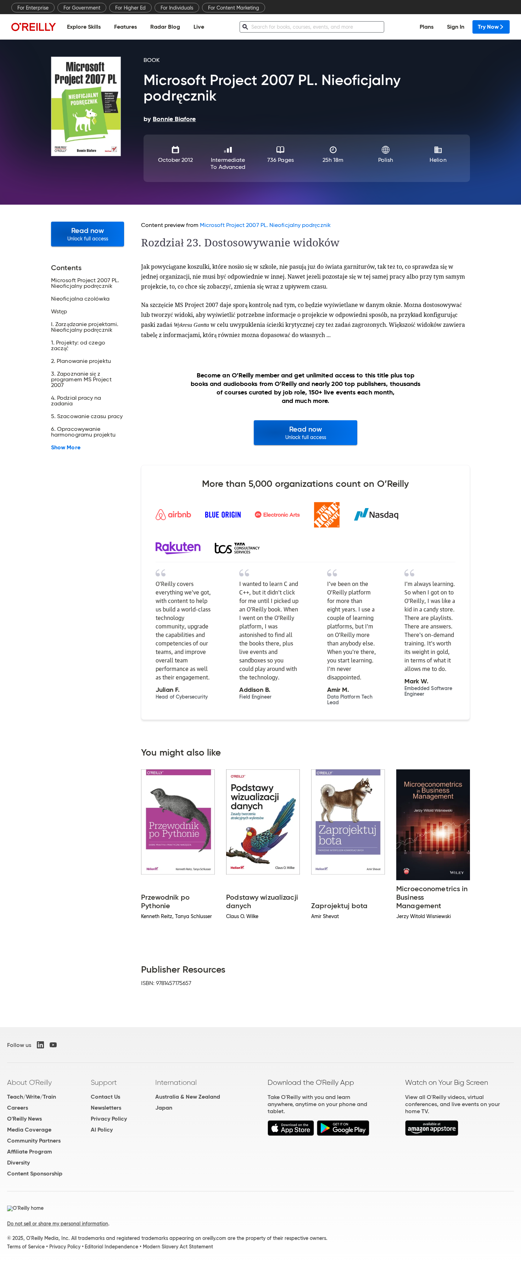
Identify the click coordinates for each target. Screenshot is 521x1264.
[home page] (33, 27)
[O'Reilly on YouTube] (53, 1044)
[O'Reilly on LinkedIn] (40, 1044)
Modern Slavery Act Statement (178, 1246)
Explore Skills (84, 26)
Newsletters (106, 1107)
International (176, 1082)
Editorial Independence (111, 1246)
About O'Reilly (29, 1082)
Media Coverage (29, 1129)
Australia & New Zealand (187, 1096)
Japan (163, 1107)
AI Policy (102, 1129)
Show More (65, 447)
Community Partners (34, 1140)
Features (125, 26)
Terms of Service (26, 1246)
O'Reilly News (24, 1118)
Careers (17, 1107)
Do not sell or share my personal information (57, 1223)
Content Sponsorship (34, 1173)
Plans (426, 26)
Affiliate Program (29, 1151)
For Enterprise (33, 8)
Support (104, 1082)
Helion (438, 159)
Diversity (18, 1162)
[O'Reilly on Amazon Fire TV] (432, 1134)
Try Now (488, 26)
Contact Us (105, 1096)
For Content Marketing (233, 8)
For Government (81, 8)
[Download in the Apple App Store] (291, 1134)
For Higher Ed (130, 8)
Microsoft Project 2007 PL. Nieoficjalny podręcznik (265, 225)
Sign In (455, 26)
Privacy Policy (109, 1118)
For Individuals (177, 8)
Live (199, 26)
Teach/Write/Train (31, 1096)
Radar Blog (165, 26)
